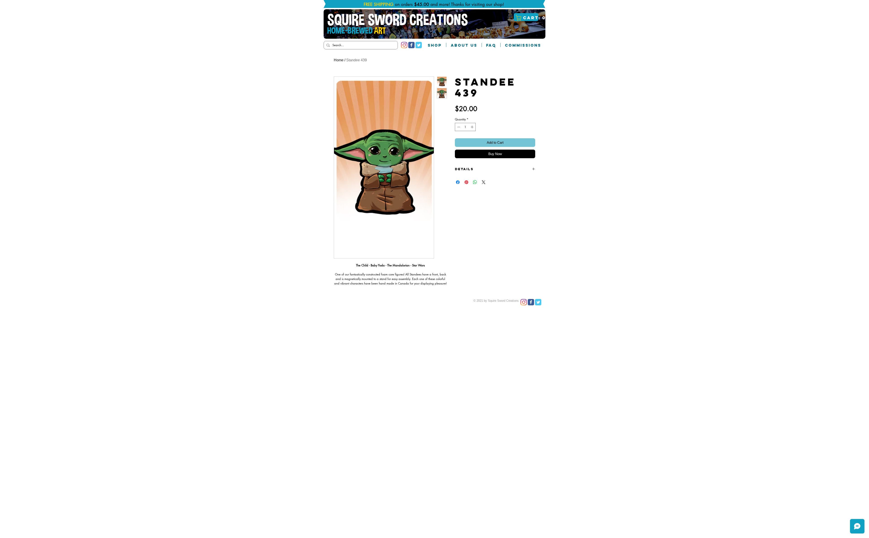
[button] (526, 18)
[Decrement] (458, 127)
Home (339, 60)
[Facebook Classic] (411, 45)
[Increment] (472, 127)
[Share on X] (483, 182)
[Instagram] (404, 45)
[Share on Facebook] (458, 182)
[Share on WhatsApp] (475, 182)
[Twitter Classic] (418, 45)
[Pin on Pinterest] (466, 182)
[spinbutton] (465, 127)
